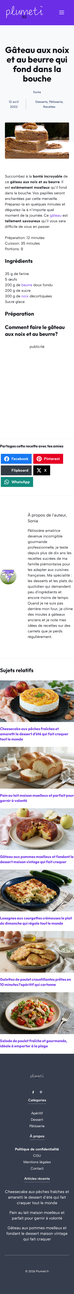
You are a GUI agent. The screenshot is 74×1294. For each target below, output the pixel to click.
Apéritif (37, 1113)
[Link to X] (33, 1092)
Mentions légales (37, 1162)
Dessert (37, 1119)
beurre (26, 285)
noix (25, 296)
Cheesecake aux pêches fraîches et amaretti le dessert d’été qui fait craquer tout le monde (37, 1197)
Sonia (37, 92)
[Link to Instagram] (40, 1092)
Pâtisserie (37, 1126)
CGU (37, 1155)
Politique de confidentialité (37, 1149)
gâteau (55, 215)
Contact (37, 1168)
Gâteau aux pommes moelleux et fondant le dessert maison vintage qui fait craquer (37, 1233)
